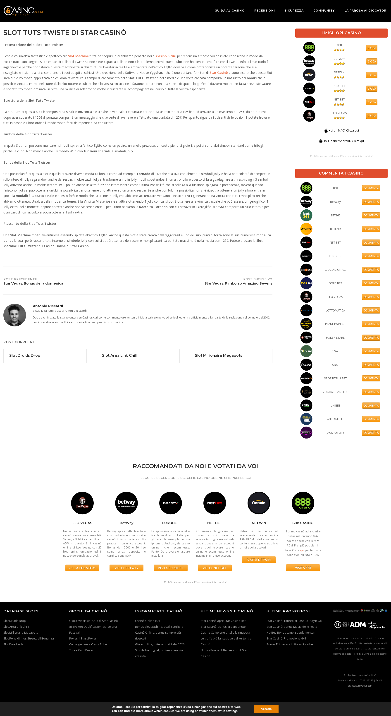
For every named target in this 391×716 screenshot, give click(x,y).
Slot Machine (78, 56)
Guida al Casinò (230, 10)
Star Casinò (219, 72)
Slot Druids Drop (14, 621)
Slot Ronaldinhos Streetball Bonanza (28, 638)
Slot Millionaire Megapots (20, 632)
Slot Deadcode (13, 644)
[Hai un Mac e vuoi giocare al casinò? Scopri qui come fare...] (326, 130)
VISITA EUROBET (170, 568)
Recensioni (264, 10)
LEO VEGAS (339, 113)
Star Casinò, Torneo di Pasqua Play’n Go (294, 621)
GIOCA (371, 48)
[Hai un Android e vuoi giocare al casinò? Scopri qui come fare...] (320, 141)
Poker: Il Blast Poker (82, 638)
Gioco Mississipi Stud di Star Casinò (93, 621)
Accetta (266, 709)
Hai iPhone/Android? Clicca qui (344, 141)
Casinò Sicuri (166, 56)
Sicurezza (294, 10)
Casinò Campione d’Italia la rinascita (225, 632)
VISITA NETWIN (259, 560)
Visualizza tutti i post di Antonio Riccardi (60, 311)
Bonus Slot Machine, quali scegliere (159, 627)
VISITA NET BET (215, 568)
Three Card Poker (81, 650)
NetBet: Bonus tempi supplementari (291, 632)
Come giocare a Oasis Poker (88, 644)
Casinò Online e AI (147, 621)
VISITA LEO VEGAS (82, 568)
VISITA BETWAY (126, 568)
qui (302, 550)
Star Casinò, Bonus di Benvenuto (223, 627)
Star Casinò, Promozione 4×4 (286, 638)
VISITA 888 (303, 567)
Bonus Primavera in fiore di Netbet (290, 644)
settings (232, 711)
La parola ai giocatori (366, 10)
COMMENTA (371, 188)
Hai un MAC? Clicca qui (344, 130)
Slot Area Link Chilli (16, 627)
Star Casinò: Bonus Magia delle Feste (292, 627)
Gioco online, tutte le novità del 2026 (159, 644)
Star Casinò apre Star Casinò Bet (223, 621)
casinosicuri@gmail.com (360, 685)
